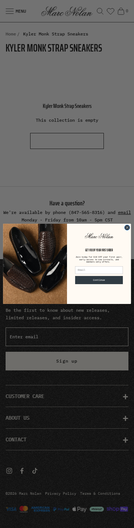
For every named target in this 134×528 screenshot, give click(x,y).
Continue (99, 280)
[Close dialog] (127, 227)
